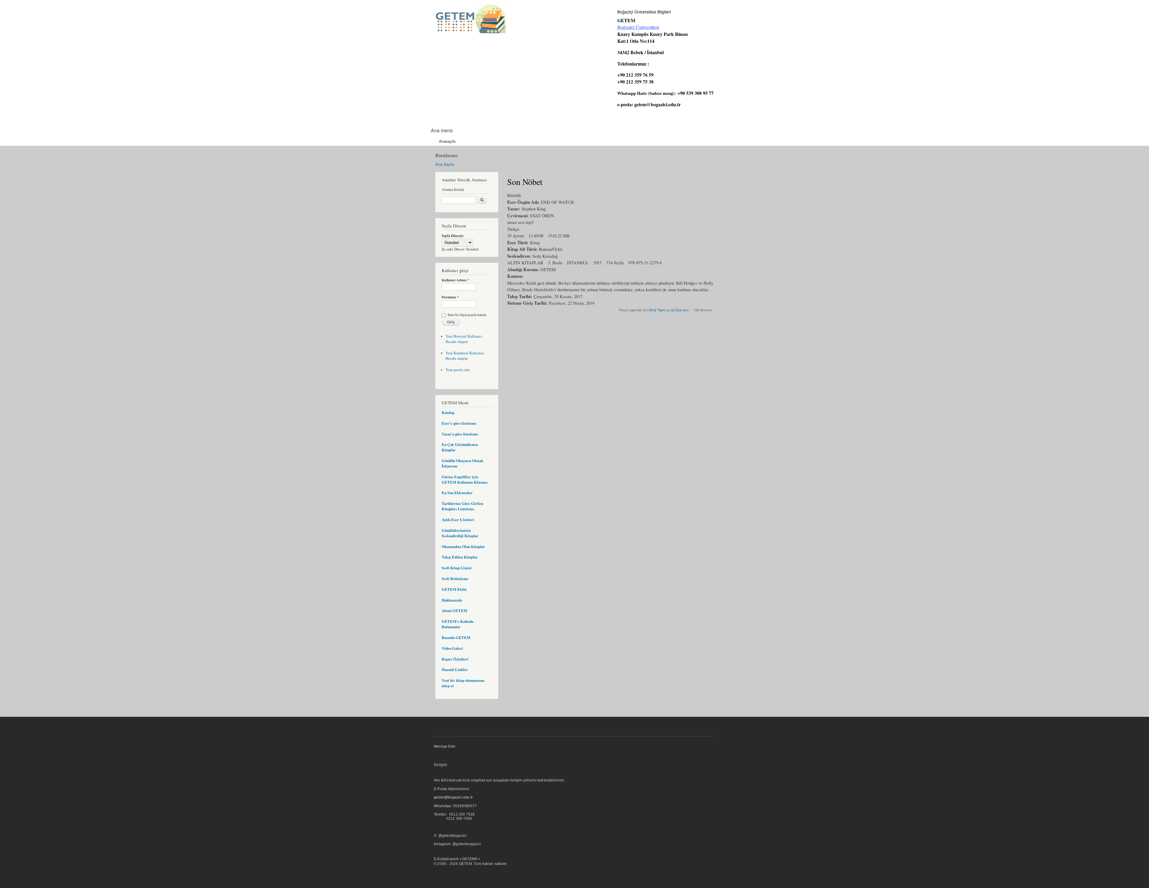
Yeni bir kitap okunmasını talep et (463, 683)
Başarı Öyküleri (455, 659)
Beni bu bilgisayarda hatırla (467, 314)
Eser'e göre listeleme (459, 423)
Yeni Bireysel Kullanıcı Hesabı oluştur (464, 339)
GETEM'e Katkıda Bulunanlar (457, 624)
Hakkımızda (452, 600)
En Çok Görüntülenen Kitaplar (460, 447)
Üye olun (682, 309)
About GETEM (454, 610)
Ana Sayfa (444, 164)
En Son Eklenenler (457, 492)
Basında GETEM (456, 637)
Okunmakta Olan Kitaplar (463, 546)
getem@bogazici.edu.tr (657, 104)
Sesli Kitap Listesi (457, 567)
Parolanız (450, 297)
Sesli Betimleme (455, 578)
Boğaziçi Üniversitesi (638, 27)
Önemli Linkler (455, 669)
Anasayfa (447, 141)
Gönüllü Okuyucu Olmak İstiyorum (462, 463)
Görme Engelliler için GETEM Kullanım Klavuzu (464, 479)
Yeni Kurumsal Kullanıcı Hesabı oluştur (465, 355)
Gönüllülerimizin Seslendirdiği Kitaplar (460, 533)
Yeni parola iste (458, 369)
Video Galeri (452, 648)
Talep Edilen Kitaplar (460, 557)
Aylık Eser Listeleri (458, 519)
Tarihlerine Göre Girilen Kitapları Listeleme (462, 506)
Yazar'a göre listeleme (460, 434)
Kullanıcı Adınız (455, 280)
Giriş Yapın (657, 309)
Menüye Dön (444, 746)
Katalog (448, 412)
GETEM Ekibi (454, 589)
